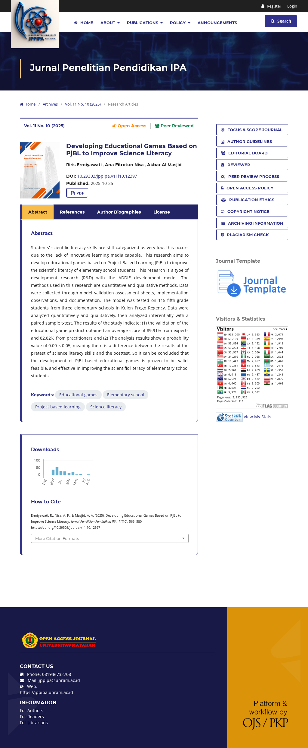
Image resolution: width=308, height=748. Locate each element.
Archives (50, 104)
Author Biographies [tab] (119, 212)
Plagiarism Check (248, 234)
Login (292, 6)
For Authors (31, 710)
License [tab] (161, 212)
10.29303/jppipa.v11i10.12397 (107, 176)
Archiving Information (255, 223)
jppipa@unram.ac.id (59, 680)
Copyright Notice (248, 211)
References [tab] (72, 212)
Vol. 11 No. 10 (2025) (83, 104)
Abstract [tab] (37, 212)
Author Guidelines (249, 141)
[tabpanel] (110, 321)
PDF (79, 193)
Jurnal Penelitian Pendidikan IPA (108, 67)
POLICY (178, 22)
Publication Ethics (251, 199)
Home (86, 22)
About (108, 22)
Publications (143, 22)
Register (273, 6)
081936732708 (56, 674)
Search (283, 21)
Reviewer (238, 164)
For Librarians (34, 722)
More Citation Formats (57, 538)
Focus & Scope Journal (254, 129)
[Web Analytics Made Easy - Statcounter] (229, 417)
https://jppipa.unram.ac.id (46, 692)
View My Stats (257, 417)
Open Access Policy (249, 187)
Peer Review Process (253, 176)
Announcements (217, 22)
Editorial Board (248, 153)
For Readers (32, 716)
